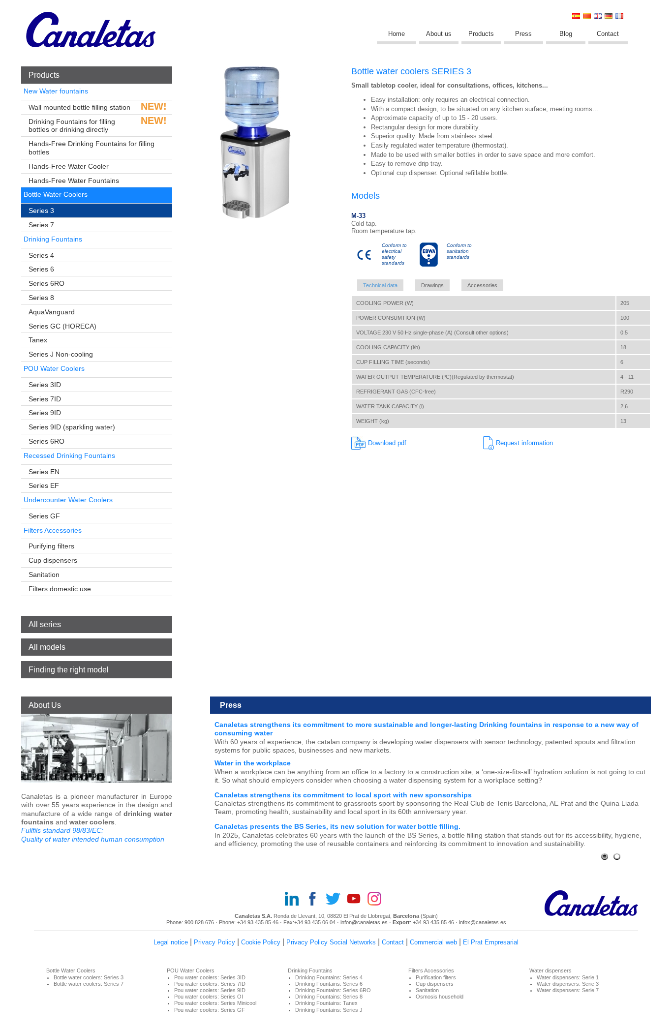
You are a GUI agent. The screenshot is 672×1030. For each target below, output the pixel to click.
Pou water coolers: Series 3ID (209, 977)
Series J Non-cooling (61, 354)
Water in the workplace (252, 763)
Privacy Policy (214, 942)
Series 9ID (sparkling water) (72, 427)
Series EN (44, 472)
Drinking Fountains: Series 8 (329, 997)
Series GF (44, 516)
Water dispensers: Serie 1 (568, 977)
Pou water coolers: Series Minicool (215, 1003)
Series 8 (41, 298)
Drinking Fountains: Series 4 (329, 977)
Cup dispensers (53, 560)
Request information (523, 443)
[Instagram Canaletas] (377, 899)
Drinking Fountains (53, 239)
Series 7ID (45, 399)
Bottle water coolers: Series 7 (88, 984)
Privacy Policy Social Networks (331, 942)
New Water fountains (56, 91)
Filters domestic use (60, 589)
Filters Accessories (53, 530)
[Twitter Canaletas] (336, 899)
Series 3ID (45, 385)
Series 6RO (46, 283)
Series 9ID (45, 413)
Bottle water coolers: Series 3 (88, 977)
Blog (565, 33)
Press (523, 33)
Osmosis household (439, 997)
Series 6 (41, 269)
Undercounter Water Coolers (68, 500)
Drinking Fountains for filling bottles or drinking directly (72, 126)
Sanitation (44, 574)
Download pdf (386, 443)
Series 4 (41, 255)
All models (47, 647)
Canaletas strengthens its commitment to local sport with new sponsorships (343, 795)
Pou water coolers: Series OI (208, 997)
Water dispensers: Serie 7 (568, 990)
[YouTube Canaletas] (356, 899)
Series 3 (41, 210)
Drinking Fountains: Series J (329, 1010)
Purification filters (436, 977)
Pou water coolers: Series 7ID (209, 984)
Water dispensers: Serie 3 (568, 984)
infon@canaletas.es (364, 922)
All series (45, 624)
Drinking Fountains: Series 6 (329, 984)
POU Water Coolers (54, 368)
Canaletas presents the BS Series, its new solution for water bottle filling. (337, 826)
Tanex (38, 340)
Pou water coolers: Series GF (209, 1010)
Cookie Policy (260, 942)
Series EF (44, 485)
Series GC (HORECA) (62, 326)
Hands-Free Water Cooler (69, 166)
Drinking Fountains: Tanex (326, 1003)
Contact (608, 33)
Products (481, 33)
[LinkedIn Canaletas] (294, 899)
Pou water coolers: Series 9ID (209, 990)
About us (439, 33)
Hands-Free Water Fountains (74, 180)
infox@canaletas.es (482, 922)
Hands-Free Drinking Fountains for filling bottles (91, 148)
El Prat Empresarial (491, 942)
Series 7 (41, 225)
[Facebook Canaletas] (315, 899)
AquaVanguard (52, 312)
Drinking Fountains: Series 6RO (333, 990)
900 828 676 (199, 922)
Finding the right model (69, 670)
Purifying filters (51, 546)
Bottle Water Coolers (56, 194)
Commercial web (433, 942)
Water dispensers (550, 970)
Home (396, 33)
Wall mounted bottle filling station (79, 107)
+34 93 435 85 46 (257, 922)
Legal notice (170, 942)
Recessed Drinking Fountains (69, 455)
